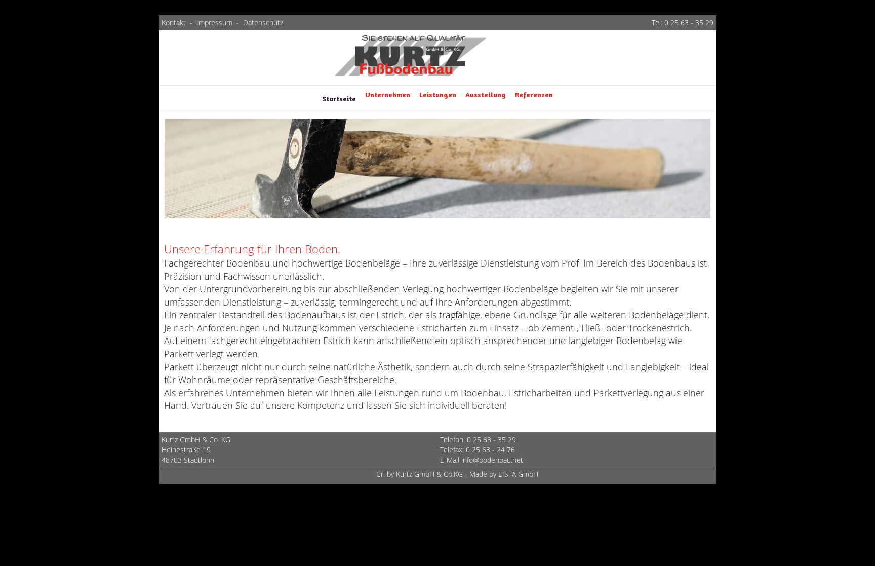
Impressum (214, 22)
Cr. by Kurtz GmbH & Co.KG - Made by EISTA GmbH (457, 474)
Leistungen (437, 94)
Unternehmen (387, 94)
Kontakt (175, 22)
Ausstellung (485, 94)
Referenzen (534, 94)
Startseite (339, 98)
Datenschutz (263, 22)
